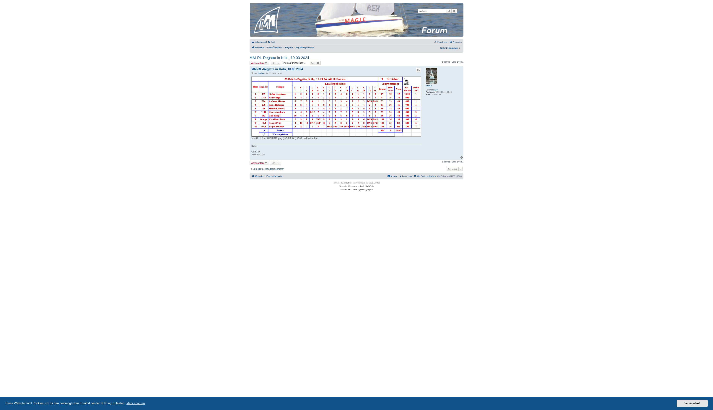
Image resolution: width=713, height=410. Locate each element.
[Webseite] (356, 20)
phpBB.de (369, 186)
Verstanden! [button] (692, 403)
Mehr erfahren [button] (135, 403)
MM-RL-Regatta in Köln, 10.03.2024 (279, 58)
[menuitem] (271, 42)
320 (436, 90)
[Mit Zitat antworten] (418, 70)
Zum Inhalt (69, 15)
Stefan (429, 86)
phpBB (347, 183)
